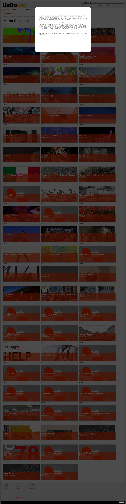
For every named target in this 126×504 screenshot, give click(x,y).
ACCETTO (121, 502)
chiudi (85, 9)
